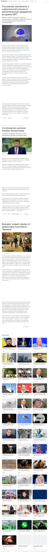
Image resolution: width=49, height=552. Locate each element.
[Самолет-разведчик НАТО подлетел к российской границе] (40, 421)
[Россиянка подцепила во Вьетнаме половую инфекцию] (9, 360)
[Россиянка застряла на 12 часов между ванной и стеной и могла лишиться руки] (40, 436)
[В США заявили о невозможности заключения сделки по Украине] (40, 360)
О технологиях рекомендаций (33, 551)
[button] (17, 33)
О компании (4, 551)
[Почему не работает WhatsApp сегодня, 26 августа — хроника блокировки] (24, 527)
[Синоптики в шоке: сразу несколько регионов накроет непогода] (24, 436)
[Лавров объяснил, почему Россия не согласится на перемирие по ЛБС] (24, 406)
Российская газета (13, 221)
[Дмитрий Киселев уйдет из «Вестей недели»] (40, 345)
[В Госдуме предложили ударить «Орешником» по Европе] (9, 542)
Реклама (8, 551)
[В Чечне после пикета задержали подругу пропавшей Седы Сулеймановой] (40, 406)
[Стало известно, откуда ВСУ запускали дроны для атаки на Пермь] (24, 482)
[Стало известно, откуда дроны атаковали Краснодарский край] (24, 451)
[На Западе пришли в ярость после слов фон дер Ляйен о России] (24, 345)
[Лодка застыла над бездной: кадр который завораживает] (9, 527)
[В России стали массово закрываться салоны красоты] (24, 512)
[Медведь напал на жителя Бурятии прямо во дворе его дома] (40, 466)
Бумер (24, 255)
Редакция (16, 551)
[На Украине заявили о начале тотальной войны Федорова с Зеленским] (9, 421)
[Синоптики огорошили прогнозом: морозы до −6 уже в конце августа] (9, 512)
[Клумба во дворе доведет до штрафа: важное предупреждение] (9, 375)
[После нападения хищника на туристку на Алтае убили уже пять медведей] (24, 466)
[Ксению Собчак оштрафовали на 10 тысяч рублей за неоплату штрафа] (24, 390)
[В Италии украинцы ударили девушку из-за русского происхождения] (9, 390)
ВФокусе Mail (14, 125)
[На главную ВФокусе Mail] (4, 1)
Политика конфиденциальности (42, 551)
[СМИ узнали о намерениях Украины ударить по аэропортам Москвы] (9, 406)
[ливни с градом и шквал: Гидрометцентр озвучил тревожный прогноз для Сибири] (40, 542)
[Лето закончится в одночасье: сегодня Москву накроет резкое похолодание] (24, 360)
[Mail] (1, 1)
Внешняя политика (20, 125)
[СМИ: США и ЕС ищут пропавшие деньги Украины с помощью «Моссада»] (24, 421)
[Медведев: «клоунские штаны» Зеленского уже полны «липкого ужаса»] (9, 436)
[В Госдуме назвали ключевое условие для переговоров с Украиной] (40, 512)
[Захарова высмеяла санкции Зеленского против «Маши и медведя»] (40, 482)
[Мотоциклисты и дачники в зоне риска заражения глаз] (9, 482)
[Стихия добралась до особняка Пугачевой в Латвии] (40, 451)
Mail (1, 551)
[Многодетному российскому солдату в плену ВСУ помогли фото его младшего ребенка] (24, 375)
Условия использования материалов (23, 551)
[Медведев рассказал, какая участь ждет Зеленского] (24, 542)
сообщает (14, 161)
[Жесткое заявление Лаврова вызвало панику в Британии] (40, 375)
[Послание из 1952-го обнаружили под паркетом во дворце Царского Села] (9, 466)
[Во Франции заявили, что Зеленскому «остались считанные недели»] (9, 345)
